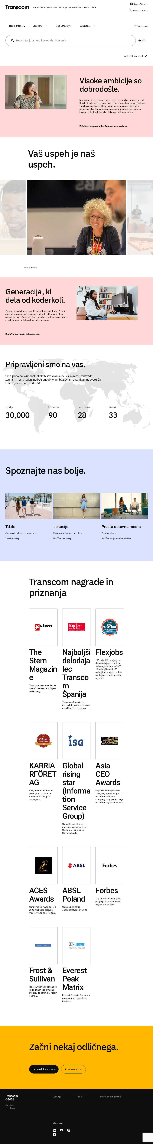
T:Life (93, 7)
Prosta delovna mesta (79, 7)
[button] (15, 26)
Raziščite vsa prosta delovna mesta (22, 334)
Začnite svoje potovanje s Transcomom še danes (103, 126)
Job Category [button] (62, 26)
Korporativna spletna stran (45, 7)
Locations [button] (37, 26)
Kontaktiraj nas (140, 10)
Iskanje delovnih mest (44, 1069)
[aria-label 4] (32, 268)
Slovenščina (139, 4)
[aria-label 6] (36, 268)
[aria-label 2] (27, 268)
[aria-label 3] (29, 268)
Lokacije (63, 7)
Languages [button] (85, 26)
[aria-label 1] (25, 268)
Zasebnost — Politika (10, 1106)
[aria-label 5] (34, 268)
